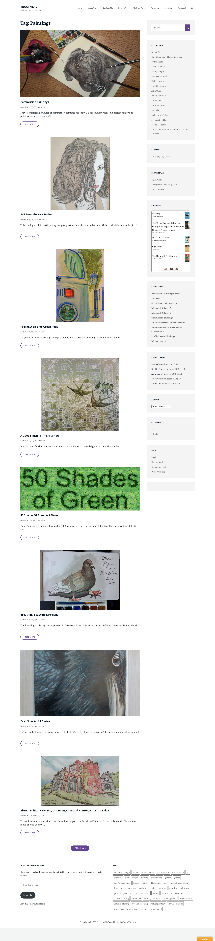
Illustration (156, 883)
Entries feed (157, 462)
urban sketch (186, 898)
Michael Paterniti (159, 233)
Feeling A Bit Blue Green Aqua (39, 326)
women (144, 909)
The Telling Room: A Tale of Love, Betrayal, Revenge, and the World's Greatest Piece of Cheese (168, 226)
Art (152, 429)
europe (135, 877)
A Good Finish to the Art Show (39, 435)
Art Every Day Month (161, 156)
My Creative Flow (159, 120)
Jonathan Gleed (158, 95)
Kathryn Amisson (159, 105)
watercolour (132, 909)
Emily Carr (157, 249)
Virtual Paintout (175, 903)
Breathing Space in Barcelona (39, 614)
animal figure (148, 872)
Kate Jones (156, 100)
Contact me (108, 8)
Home (79, 8)
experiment (156, 877)
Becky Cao (156, 52)
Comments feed (158, 467)
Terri (43, 107)
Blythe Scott (157, 61)
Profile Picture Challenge (163, 336)
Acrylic (136, 872)
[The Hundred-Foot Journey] (187, 257)
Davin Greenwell (159, 76)
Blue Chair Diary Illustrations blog (166, 57)
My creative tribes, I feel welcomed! (168, 322)
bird (127, 877)
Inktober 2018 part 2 (161, 308)
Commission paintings (34, 102)
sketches (179, 893)
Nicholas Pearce (158, 124)
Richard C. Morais (159, 259)
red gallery (145, 893)
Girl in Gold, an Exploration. (164, 303)
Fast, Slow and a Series (35, 721)
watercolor (119, 909)
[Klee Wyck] (187, 248)
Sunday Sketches (152, 898)
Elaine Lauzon (157, 81)
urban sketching (121, 903)
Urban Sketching (140, 903)
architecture (163, 872)
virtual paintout (158, 903)
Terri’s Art (182, 8)
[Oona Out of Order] (187, 239)
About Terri (92, 8)
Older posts (80, 848)
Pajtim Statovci (158, 216)
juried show (130, 888)
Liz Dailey (155, 110)
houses (145, 883)
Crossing (156, 213)
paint (153, 888)
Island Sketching (159, 86)
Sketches (168, 8)
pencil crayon (120, 893)
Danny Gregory (158, 71)
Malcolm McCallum (160, 115)
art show (118, 877)
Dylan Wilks (156, 179)
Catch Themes (129, 922)
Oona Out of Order (161, 237)
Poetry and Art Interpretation (165, 293)
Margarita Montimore (160, 240)
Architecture (178, 872)
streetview (136, 898)
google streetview (122, 883)
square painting (121, 898)
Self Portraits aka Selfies (36, 214)
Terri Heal (28, 6)
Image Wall (123, 8)
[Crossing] (187, 215)
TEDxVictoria (157, 189)
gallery (168, 877)
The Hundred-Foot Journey (165, 256)
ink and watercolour (179, 883)
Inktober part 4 (158, 341)
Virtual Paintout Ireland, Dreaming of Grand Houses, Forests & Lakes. (65, 810)
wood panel (156, 909)
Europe (144, 877)
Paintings (155, 8)
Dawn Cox (156, 378)
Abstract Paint (139, 8)
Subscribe (27, 895)
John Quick (156, 91)
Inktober (155, 434)
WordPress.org (158, 471)
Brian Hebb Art (158, 66)
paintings (184, 888)
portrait (133, 893)
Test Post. (156, 298)
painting (162, 888)
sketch (155, 893)
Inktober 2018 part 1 (161, 313)
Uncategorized (170, 898)
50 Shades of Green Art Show (39, 515)
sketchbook (166, 893)
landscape (143, 888)
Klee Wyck (157, 246)
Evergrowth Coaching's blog (164, 184)
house (136, 883)
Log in (154, 457)
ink (165, 883)
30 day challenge (122, 872)
